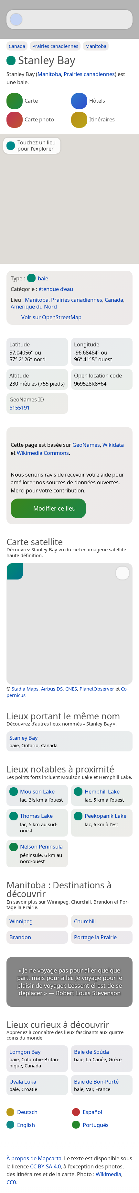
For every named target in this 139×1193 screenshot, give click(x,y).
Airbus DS (52, 688)
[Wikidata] (28, 464)
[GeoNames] (15, 464)
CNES (71, 688)
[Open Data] (27, 434)
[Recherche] (124, 19)
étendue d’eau (55, 289)
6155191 (19, 407)
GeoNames (86, 444)
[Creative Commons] (96, 1145)
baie (43, 278)
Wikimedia (108, 1174)
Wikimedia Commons (43, 452)
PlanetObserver (97, 688)
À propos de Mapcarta (33, 1158)
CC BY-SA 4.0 (45, 1166)
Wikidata (113, 444)
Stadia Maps (25, 688)
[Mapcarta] (16, 19)
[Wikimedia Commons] (41, 464)
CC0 (11, 1182)
